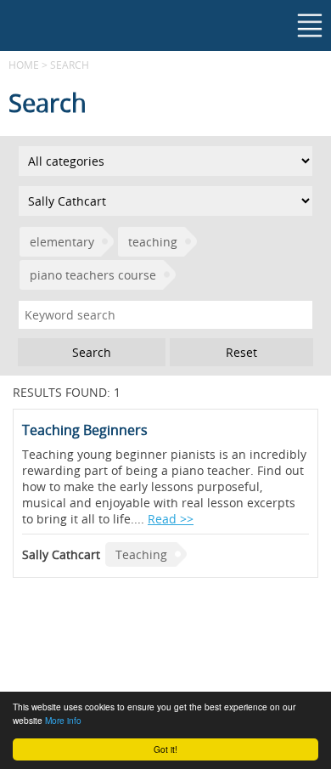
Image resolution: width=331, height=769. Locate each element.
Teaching (141, 554)
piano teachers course (93, 275)
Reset (241, 352)
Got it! (165, 749)
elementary (62, 242)
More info (63, 720)
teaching (152, 242)
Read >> (171, 519)
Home (23, 64)
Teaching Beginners (85, 430)
